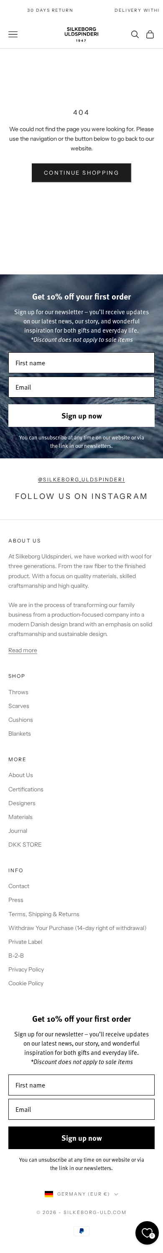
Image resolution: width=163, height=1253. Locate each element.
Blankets (19, 733)
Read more (22, 650)
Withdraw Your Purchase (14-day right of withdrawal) (77, 928)
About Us (20, 775)
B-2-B (16, 955)
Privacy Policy (26, 969)
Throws (18, 692)
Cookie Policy (25, 983)
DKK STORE (25, 844)
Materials (20, 817)
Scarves (18, 706)
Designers (22, 803)
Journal (17, 830)
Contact (18, 886)
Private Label (25, 942)
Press (15, 900)
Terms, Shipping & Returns (43, 914)
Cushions (20, 719)
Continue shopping (81, 172)
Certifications (25, 789)
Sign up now (81, 415)
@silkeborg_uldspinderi (81, 479)
